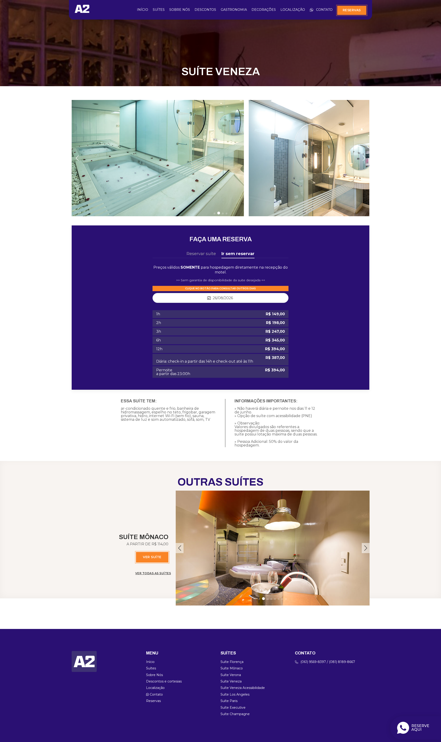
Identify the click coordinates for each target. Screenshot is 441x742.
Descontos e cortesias (164, 681)
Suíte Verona (230, 675)
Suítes (159, 10)
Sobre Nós (179, 10)
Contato (324, 10)
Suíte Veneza (231, 681)
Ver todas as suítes (153, 573)
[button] (214, 213)
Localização (292, 10)
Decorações (264, 10)
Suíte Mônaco (231, 668)
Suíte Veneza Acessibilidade (242, 688)
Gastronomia (234, 10)
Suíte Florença (231, 662)
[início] (82, 11)
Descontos (205, 10)
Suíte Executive (233, 707)
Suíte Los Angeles (234, 694)
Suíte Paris (228, 701)
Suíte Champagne (235, 714)
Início (142, 10)
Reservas (352, 10)
